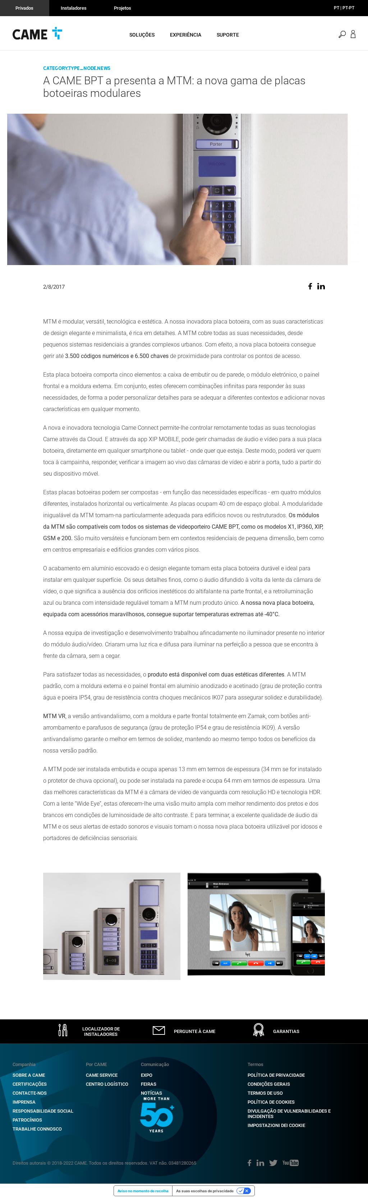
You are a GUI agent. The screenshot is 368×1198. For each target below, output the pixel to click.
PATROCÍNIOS (27, 1120)
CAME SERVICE (102, 1075)
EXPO (146, 1075)
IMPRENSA (24, 1102)
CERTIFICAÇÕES (30, 1084)
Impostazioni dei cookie (276, 1125)
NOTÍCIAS (151, 1093)
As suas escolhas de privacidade (205, 1191)
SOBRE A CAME (29, 1075)
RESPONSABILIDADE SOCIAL (43, 1111)
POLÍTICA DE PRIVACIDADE (276, 1075)
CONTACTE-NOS (30, 1093)
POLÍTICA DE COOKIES (271, 1102)
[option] (112, 926)
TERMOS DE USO (265, 1093)
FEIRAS (148, 1084)
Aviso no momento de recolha (143, 1191)
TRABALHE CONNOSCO (37, 1129)
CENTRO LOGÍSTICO (107, 1084)
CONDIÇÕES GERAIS (269, 1084)
